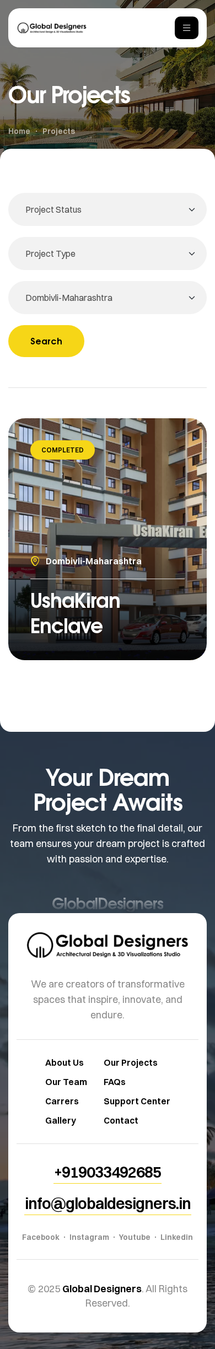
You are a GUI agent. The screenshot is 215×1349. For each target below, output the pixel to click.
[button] (107, 1172)
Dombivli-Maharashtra (94, 560)
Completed (62, 450)
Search (46, 341)
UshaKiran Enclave (75, 612)
